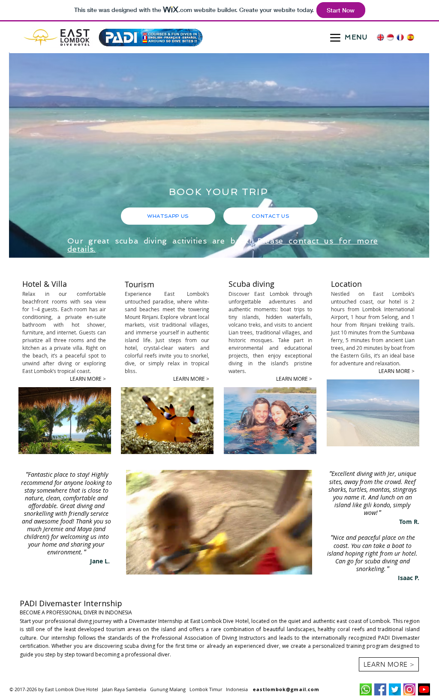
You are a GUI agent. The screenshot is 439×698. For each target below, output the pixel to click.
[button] (301, 565)
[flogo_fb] (380, 689)
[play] (411, 250)
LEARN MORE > (397, 370)
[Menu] (335, 37)
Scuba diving (251, 284)
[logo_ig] (409, 689)
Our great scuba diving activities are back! (162, 240)
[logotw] (395, 689)
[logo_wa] (366, 689)
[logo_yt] (424, 689)
